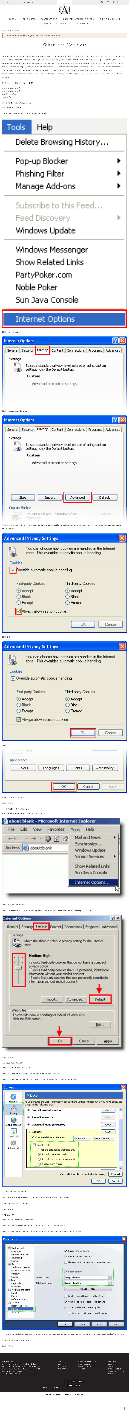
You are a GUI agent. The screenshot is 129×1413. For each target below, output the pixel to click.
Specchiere (62, 1367)
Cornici (61, 1364)
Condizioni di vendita (116, 1371)
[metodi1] (67, 1382)
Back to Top (7, 803)
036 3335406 (17, 1371)
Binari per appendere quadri (88, 1362)
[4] (124, 1408)
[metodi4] (70, 1386)
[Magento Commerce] (64, 8)
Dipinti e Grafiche (84, 1364)
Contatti (28, 2)
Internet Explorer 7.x (11, 88)
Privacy (111, 1374)
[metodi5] (77, 1386)
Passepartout (63, 1369)
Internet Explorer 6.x (12, 91)
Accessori (81, 1369)
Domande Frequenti (115, 1369)
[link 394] (102, 2)
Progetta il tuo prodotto (87, 1367)
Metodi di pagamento (52, 1387)
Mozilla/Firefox (9, 94)
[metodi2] (74, 1382)
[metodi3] (81, 1382)
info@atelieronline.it (14, 1369)
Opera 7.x (6, 97)
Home (4, 30)
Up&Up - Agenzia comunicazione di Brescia (66, 1394)
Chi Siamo (7, 2)
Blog (18, 2)
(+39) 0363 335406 (33, 1369)
